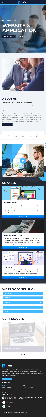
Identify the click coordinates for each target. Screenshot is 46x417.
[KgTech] (23, 2)
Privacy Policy (10, 412)
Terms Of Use (17, 412)
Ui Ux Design (5, 390)
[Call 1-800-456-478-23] (2, 2)
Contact (4, 392)
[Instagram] (25, 415)
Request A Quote (9, 36)
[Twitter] (3, 415)
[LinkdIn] (36, 415)
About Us (25, 385)
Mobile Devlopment (28, 387)
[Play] (23, 161)
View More (7, 125)
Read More (22, 216)
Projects (25, 390)
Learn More (23, 36)
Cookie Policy (24, 412)
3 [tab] (24, 354)
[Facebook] (14, 415)
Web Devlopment (6, 387)
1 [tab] (21, 354)
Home (3, 385)
